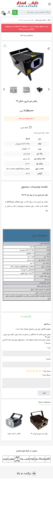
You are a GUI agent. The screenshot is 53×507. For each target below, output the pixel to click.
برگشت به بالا (24, 473)
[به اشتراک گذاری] (48, 48)
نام (48, 348)
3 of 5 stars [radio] (33, 371)
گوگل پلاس (17, 459)
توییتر (5, 458)
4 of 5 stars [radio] (30, 371)
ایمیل (47, 359)
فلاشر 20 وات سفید (13, 433)
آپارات (32, 458)
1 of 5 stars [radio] (40, 371)
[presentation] (49, 88)
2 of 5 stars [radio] (37, 371)
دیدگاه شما (46, 375)
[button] (5, 45)
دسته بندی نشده (40, 20)
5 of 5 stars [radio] (27, 371)
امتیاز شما (46, 371)
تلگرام (47, 458)
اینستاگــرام (40, 458)
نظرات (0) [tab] (24, 316)
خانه (49, 20)
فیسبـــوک (24, 458)
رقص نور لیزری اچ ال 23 (39, 433)
